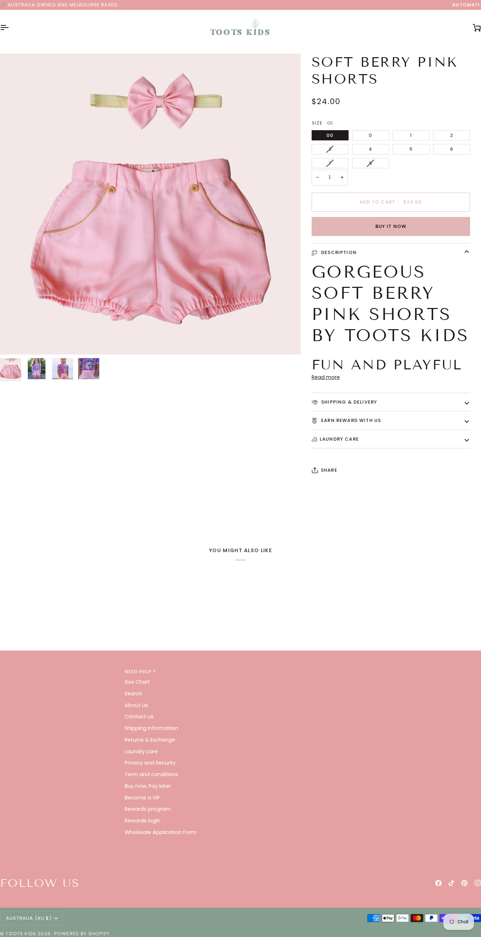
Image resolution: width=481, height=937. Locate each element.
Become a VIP (142, 797)
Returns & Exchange (150, 739)
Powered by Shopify (82, 933)
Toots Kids (21, 933)
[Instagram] (478, 883)
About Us (136, 705)
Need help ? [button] (140, 671)
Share (329, 470)
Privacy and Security (150, 762)
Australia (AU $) (29, 918)
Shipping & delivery (348, 402)
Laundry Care (339, 439)
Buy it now (391, 226)
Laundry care (141, 751)
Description (338, 252)
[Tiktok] (451, 883)
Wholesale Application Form (160, 832)
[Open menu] (10, 27)
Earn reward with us (350, 420)
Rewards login (142, 820)
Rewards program (148, 808)
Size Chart (137, 681)
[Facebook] (438, 883)
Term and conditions (151, 774)
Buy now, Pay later (148, 786)
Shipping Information (151, 728)
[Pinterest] (464, 883)
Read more (326, 377)
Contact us (139, 716)
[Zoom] (13, 341)
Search (133, 693)
